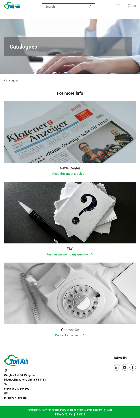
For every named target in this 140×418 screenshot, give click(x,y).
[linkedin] (117, 367)
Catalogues (11, 80)
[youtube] (125, 367)
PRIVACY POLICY (63, 414)
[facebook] (132, 367)
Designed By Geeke (102, 410)
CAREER (81, 414)
